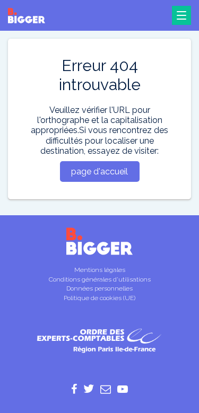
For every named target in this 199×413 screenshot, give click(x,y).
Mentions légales (99, 270)
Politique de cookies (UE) (99, 298)
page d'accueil (99, 171)
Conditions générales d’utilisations (100, 279)
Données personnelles (99, 288)
